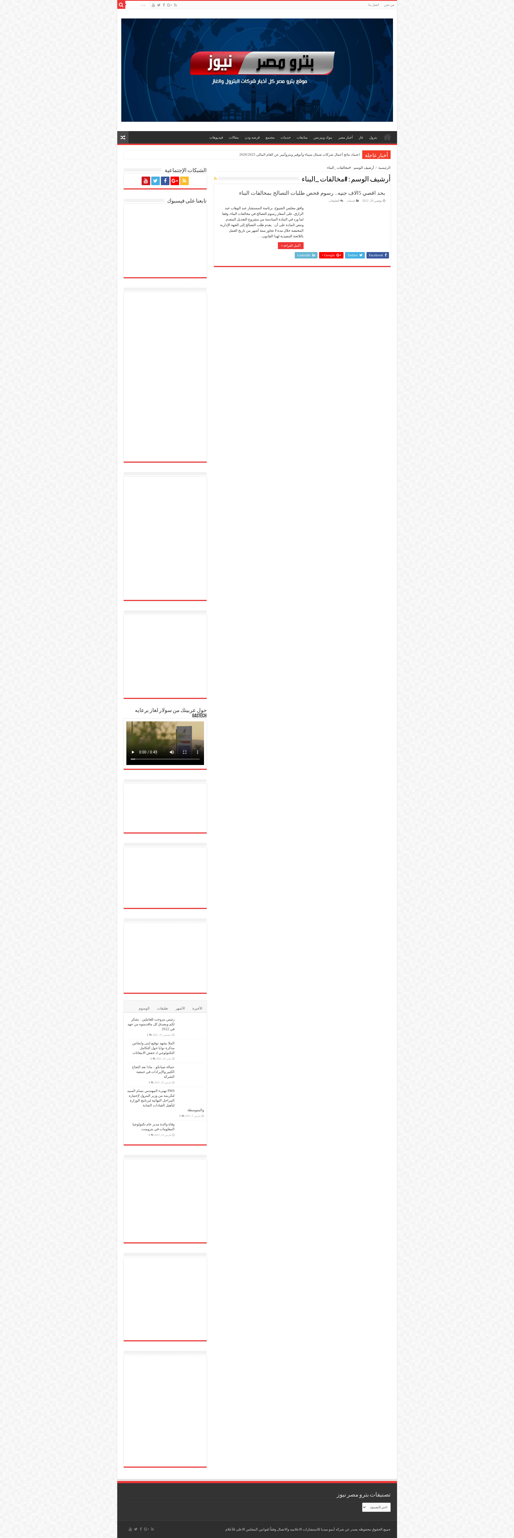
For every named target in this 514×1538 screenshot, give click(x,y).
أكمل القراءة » (290, 246)
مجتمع (270, 137)
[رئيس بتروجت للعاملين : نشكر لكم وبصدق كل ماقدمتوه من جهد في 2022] (190, 1026)
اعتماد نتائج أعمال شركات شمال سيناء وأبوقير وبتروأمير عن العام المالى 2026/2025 (299, 155)
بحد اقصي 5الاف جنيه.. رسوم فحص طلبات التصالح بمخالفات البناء (312, 193)
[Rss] (175, 5)
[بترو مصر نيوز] (257, 69)
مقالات (234, 137)
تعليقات (162, 1008)
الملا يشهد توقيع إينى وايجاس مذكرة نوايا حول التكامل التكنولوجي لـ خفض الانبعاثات (153, 1048)
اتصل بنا (373, 5)
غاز (361, 137)
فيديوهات (216, 137)
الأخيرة (197, 1008)
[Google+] (169, 5)
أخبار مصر (345, 137)
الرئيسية (384, 168)
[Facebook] (163, 5)
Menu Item (387, 136)
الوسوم (144, 1008)
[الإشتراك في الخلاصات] (215, 179)
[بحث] (121, 5)
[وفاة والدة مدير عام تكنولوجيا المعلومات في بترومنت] (190, 1131)
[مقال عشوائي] (122, 137)
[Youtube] (153, 5)
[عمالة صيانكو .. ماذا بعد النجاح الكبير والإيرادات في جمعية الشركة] (190, 1074)
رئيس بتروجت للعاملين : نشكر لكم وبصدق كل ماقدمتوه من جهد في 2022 (151, 1024)
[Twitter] (159, 5)
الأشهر (180, 1008)
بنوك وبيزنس (322, 137)
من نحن (389, 5)
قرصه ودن (252, 137)
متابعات (302, 137)
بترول (373, 137)
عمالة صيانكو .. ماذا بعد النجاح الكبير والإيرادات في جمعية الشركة (153, 1072)
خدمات (286, 137)
